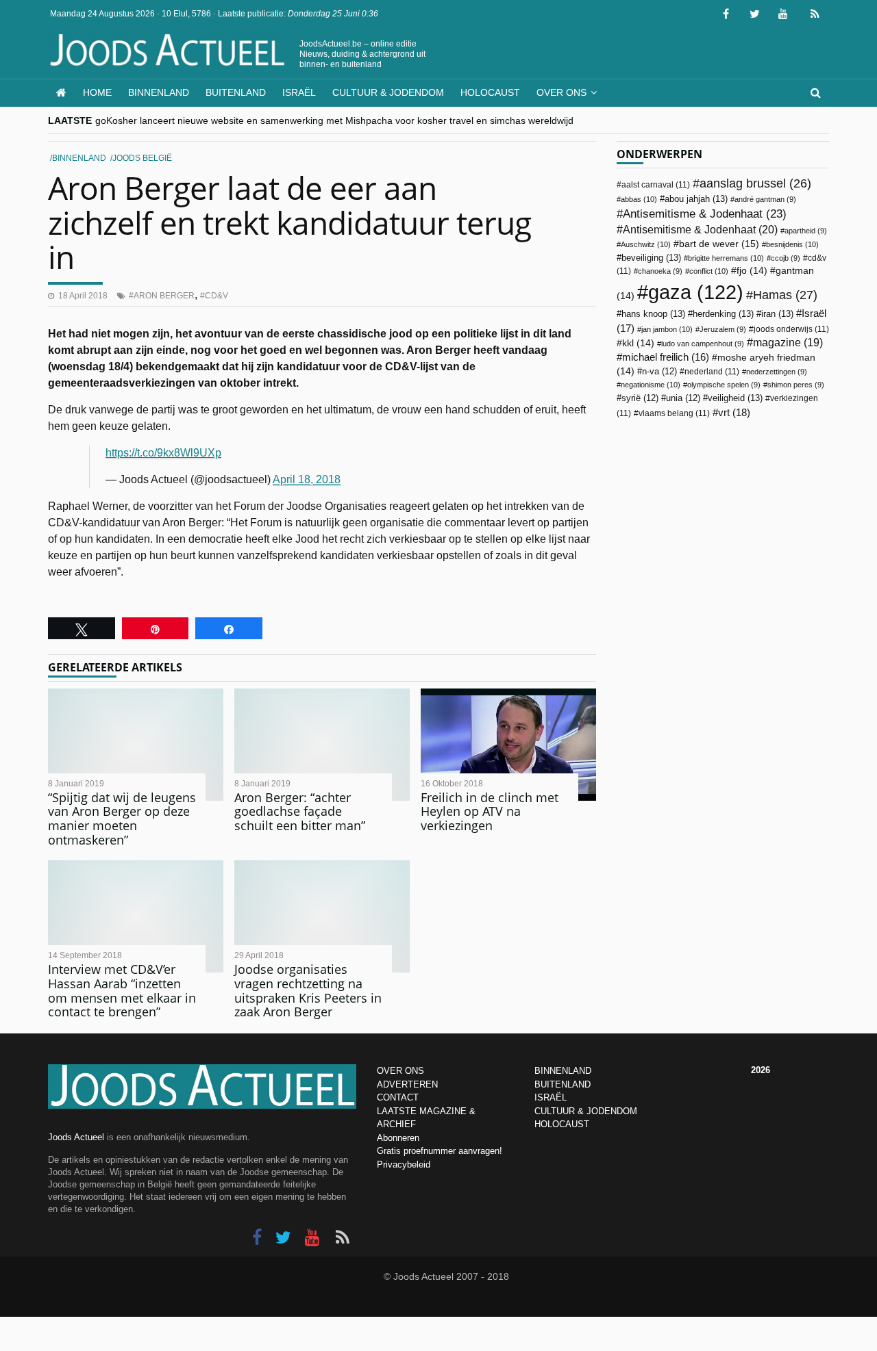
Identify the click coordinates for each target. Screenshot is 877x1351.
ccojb (785, 258)
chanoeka (660, 271)
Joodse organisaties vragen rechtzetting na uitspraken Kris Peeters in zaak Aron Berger (308, 990)
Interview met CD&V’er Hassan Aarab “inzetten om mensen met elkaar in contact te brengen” (122, 990)
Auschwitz (646, 244)
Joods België (142, 158)
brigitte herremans (726, 258)
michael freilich (665, 357)
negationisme (650, 385)
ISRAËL (550, 1097)
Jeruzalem (723, 329)
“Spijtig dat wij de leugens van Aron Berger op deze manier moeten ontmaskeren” (122, 818)
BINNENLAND (562, 1071)
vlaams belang (674, 413)
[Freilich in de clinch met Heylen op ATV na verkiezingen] (508, 745)
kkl (638, 343)
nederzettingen (776, 372)
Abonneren (398, 1138)
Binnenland (158, 92)
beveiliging (651, 258)
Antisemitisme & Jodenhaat (705, 213)
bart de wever (719, 243)
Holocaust (490, 92)
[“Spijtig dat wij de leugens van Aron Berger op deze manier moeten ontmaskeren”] (135, 745)
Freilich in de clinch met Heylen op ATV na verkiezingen (489, 811)
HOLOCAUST (561, 1124)
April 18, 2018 (307, 479)
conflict (708, 271)
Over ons (561, 92)
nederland (711, 371)
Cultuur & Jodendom (388, 92)
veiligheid (735, 398)
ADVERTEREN (407, 1084)
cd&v (216, 295)
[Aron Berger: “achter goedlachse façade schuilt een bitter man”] (322, 745)
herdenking (723, 314)
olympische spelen (724, 385)
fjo (752, 271)
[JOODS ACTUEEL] (61, 92)
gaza (695, 292)
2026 (760, 1070)
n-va (659, 371)
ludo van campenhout (702, 343)
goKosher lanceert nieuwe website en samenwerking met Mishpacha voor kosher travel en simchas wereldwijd (334, 120)
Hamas (785, 294)
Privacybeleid (403, 1164)
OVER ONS (400, 1071)
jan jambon (667, 329)
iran (777, 314)
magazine (788, 342)
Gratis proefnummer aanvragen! (439, 1151)
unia (683, 398)
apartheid (806, 231)
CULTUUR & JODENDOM (585, 1111)
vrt (734, 412)
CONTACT (398, 1097)
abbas (639, 199)
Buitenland (236, 92)
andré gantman (765, 199)
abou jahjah (696, 199)
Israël (299, 92)
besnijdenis (792, 244)
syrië (639, 398)
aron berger (164, 295)
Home (97, 92)
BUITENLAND (562, 1084)
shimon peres (795, 385)
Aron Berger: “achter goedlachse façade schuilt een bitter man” (299, 811)
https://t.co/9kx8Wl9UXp (163, 453)
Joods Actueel (76, 1137)
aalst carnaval (655, 185)
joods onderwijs (791, 329)
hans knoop (653, 314)
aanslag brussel (755, 183)
